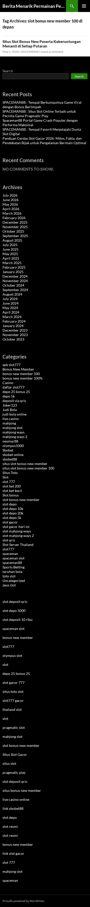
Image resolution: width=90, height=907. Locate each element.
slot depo (9, 504)
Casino (7, 383)
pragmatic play (14, 772)
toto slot (9, 576)
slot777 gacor (13, 700)
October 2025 (13, 231)
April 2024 (10, 312)
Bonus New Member (18, 369)
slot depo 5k (11, 517)
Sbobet (7, 450)
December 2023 (15, 330)
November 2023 (15, 335)
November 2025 (15, 227)
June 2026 (10, 200)
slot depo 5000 (14, 610)
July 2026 (10, 195)
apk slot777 (11, 365)
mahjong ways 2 (14, 437)
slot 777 (8, 481)
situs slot (9, 763)
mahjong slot (12, 428)
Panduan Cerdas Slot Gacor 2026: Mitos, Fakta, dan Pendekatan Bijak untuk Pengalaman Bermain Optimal (44, 140)
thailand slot (12, 709)
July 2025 (10, 245)
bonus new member (17, 637)
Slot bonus (10, 495)
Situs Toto (10, 472)
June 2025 (10, 249)
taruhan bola (12, 571)
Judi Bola (9, 410)
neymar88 (10, 441)
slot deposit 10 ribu (17, 619)
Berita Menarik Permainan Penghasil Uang (34, 6)
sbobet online (13, 455)
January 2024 (13, 326)
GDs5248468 (30, 51)
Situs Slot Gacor (14, 754)
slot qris (8, 540)
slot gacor (10, 522)
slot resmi (10, 826)
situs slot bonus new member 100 (28, 468)
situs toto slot (13, 691)
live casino (10, 419)
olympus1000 (13, 446)
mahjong (9, 423)
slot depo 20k (12, 513)
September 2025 (15, 236)
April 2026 (10, 209)
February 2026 (14, 218)
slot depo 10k (12, 508)
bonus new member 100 (21, 374)
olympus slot (12, 655)
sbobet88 (9, 459)
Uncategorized (13, 580)
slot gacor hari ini (16, 526)
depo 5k (8, 396)
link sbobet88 (13, 808)
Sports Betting (13, 567)
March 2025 (12, 263)
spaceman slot (13, 558)
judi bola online (14, 414)
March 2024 (12, 317)
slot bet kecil (12, 490)
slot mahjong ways (16, 531)
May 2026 (10, 204)
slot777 (8, 549)
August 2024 (12, 294)
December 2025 (15, 222)
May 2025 (10, 254)
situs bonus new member (21, 790)
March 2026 (12, 213)
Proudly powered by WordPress (23, 901)
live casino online (15, 799)
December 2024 (15, 276)
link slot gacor (13, 853)
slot (5, 664)
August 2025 (12, 240)
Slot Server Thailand (18, 544)
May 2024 (10, 308)
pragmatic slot (13, 727)
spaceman (10, 553)
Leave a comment (52, 51)
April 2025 (10, 258)
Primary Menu (84, 6)
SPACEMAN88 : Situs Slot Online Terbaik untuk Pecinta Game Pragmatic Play (39, 113)
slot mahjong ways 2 (18, 535)
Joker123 (9, 405)
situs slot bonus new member (25, 463)
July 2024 (10, 299)
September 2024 (15, 290)
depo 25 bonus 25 (16, 392)
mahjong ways (13, 432)
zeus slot (9, 585)
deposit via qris (14, 401)
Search (7, 71)
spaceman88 (12, 562)
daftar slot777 (13, 387)
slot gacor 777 (13, 682)
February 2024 (14, 321)
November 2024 (15, 281)
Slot (5, 477)
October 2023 (13, 339)
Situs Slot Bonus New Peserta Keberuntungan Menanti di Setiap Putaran (41, 43)
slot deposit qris (14, 601)
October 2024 (13, 285)
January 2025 (13, 272)
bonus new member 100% (22, 378)
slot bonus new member (21, 499)
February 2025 (14, 267)
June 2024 (10, 303)
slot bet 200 (11, 486)
